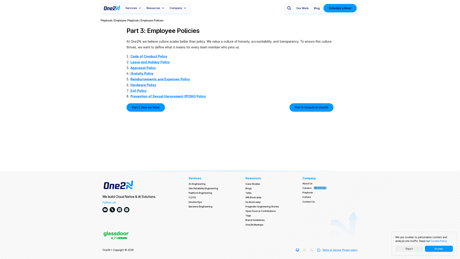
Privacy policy (350, 249)
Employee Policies (152, 20)
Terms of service (331, 249)
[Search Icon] (289, 8)
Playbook (106, 20)
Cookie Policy (439, 240)
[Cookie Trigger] (319, 250)
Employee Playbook (126, 20)
